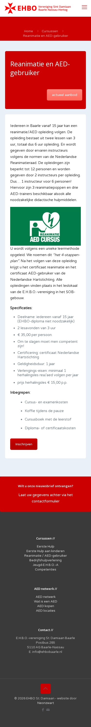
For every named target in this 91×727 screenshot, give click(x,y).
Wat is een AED (45, 601)
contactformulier (45, 501)
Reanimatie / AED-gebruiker (45, 556)
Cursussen (50, 31)
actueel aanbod (64, 95)
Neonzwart (45, 703)
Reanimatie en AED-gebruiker (45, 36)
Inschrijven (23, 444)
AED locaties (45, 611)
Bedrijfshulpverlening (45, 560)
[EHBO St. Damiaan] (38, 8)
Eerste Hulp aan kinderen (45, 551)
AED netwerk (46, 597)
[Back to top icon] (46, 689)
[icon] (48, 710)
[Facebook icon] (43, 710)
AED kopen (45, 606)
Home (28, 31)
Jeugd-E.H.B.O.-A (45, 565)
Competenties (45, 569)
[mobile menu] (84, 7)
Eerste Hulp (45, 546)
